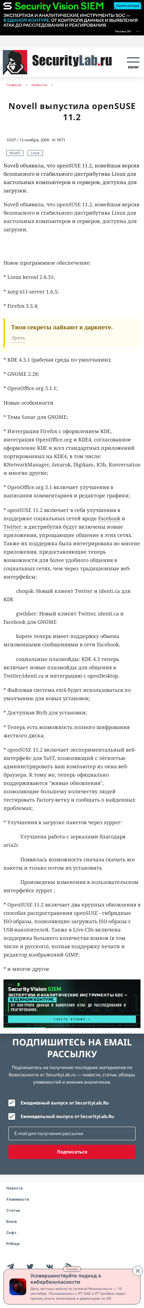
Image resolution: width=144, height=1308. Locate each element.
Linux (35, 152)
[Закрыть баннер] (137, 1271)
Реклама (72, 1269)
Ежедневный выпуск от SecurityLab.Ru (65, 1103)
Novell (14, 152)
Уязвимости (17, 1199)
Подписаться (72, 1152)
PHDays (13, 1244)
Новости (14, 1188)
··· (138, 30)
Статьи (13, 1210)
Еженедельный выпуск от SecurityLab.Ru (67, 1116)
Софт (11, 1233)
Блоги (11, 1221)
